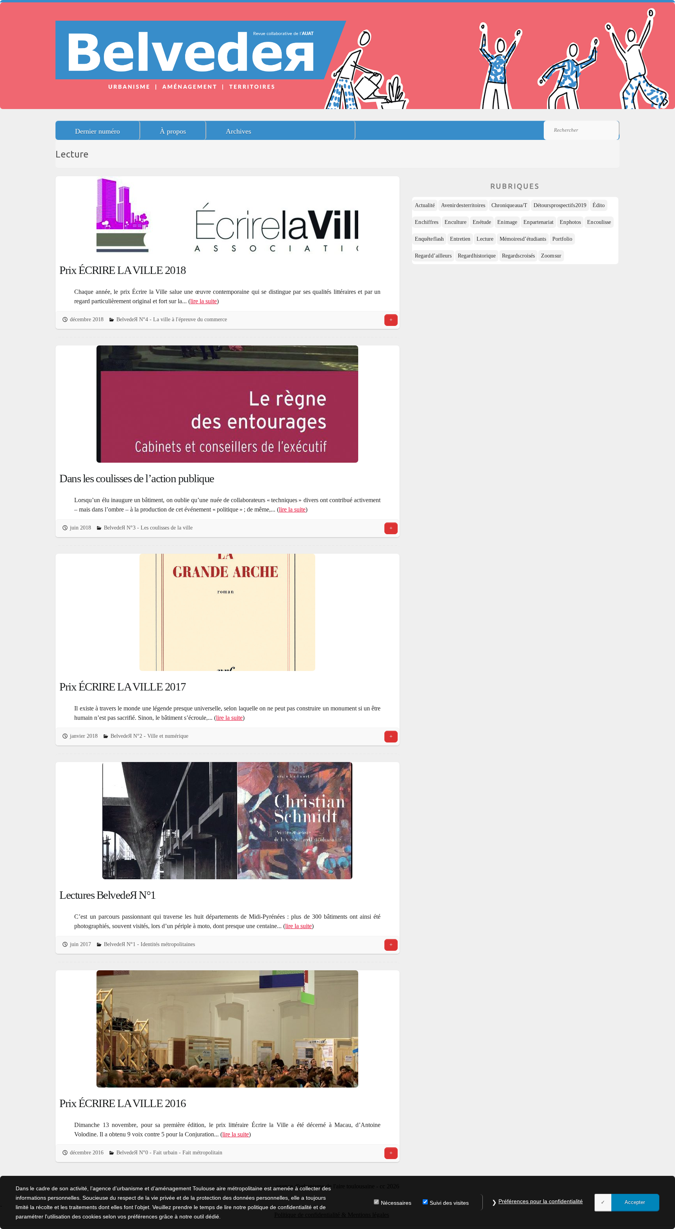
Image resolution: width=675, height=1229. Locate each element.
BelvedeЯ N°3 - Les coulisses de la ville (148, 528)
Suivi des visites (449, 1203)
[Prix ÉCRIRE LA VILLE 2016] (227, 1029)
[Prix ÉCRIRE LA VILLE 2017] (227, 612)
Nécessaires (396, 1203)
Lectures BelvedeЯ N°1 (107, 895)
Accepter (635, 1202)
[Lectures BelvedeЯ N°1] (227, 820)
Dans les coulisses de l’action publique (136, 478)
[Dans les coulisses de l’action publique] (227, 404)
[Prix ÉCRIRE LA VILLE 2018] (227, 215)
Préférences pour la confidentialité (540, 1201)
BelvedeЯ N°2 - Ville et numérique (149, 736)
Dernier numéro (97, 131)
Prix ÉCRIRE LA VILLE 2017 (122, 686)
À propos (173, 131)
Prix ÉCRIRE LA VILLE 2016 (122, 1103)
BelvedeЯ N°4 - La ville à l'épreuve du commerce (171, 319)
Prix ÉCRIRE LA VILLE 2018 (122, 270)
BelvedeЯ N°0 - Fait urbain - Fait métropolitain (169, 1153)
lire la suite (203, 301)
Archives (238, 131)
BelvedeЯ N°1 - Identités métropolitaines (149, 944)
